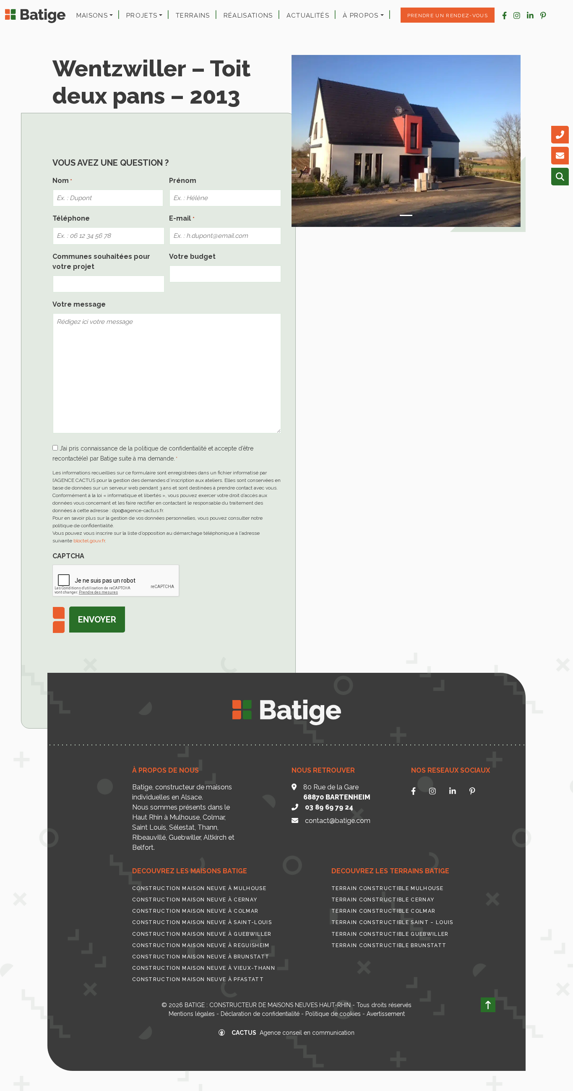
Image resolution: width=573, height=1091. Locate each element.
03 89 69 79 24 (329, 807)
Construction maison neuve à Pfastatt (198, 979)
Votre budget (192, 256)
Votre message (79, 304)
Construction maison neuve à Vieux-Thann (203, 968)
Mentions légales (192, 1013)
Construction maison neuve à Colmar (195, 911)
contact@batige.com (337, 821)
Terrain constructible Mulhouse (387, 888)
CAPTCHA (68, 556)
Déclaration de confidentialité (260, 1013)
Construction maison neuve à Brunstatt (200, 957)
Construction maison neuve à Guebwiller (202, 934)
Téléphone (71, 218)
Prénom (182, 181)
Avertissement (386, 1013)
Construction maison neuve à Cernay (194, 900)
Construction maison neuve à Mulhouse (199, 888)
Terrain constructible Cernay (382, 900)
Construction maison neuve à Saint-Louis (202, 922)
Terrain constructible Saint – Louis (392, 922)
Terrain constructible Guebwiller (390, 934)
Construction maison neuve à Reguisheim (201, 945)
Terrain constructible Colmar (383, 911)
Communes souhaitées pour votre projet (101, 262)
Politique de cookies (333, 1013)
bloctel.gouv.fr (89, 541)
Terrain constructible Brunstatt (388, 945)
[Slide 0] (406, 215)
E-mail (181, 218)
